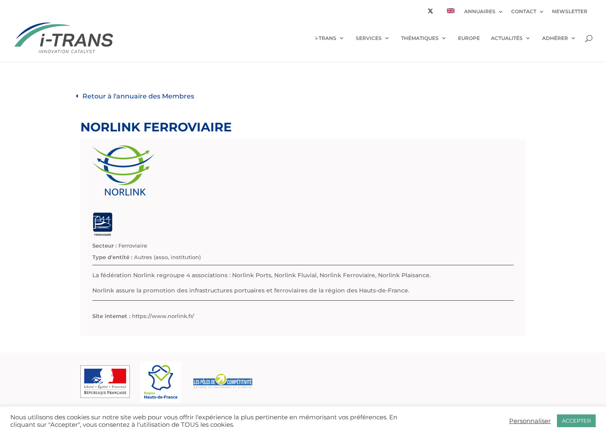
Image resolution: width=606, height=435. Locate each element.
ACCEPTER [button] (576, 420)
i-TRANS (325, 38)
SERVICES (369, 38)
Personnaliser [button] (530, 421)
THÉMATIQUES (420, 38)
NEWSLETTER (569, 11)
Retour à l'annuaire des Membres (138, 96)
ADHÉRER (555, 38)
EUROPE (469, 38)
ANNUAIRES (480, 11)
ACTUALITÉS (507, 38)
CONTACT (523, 11)
